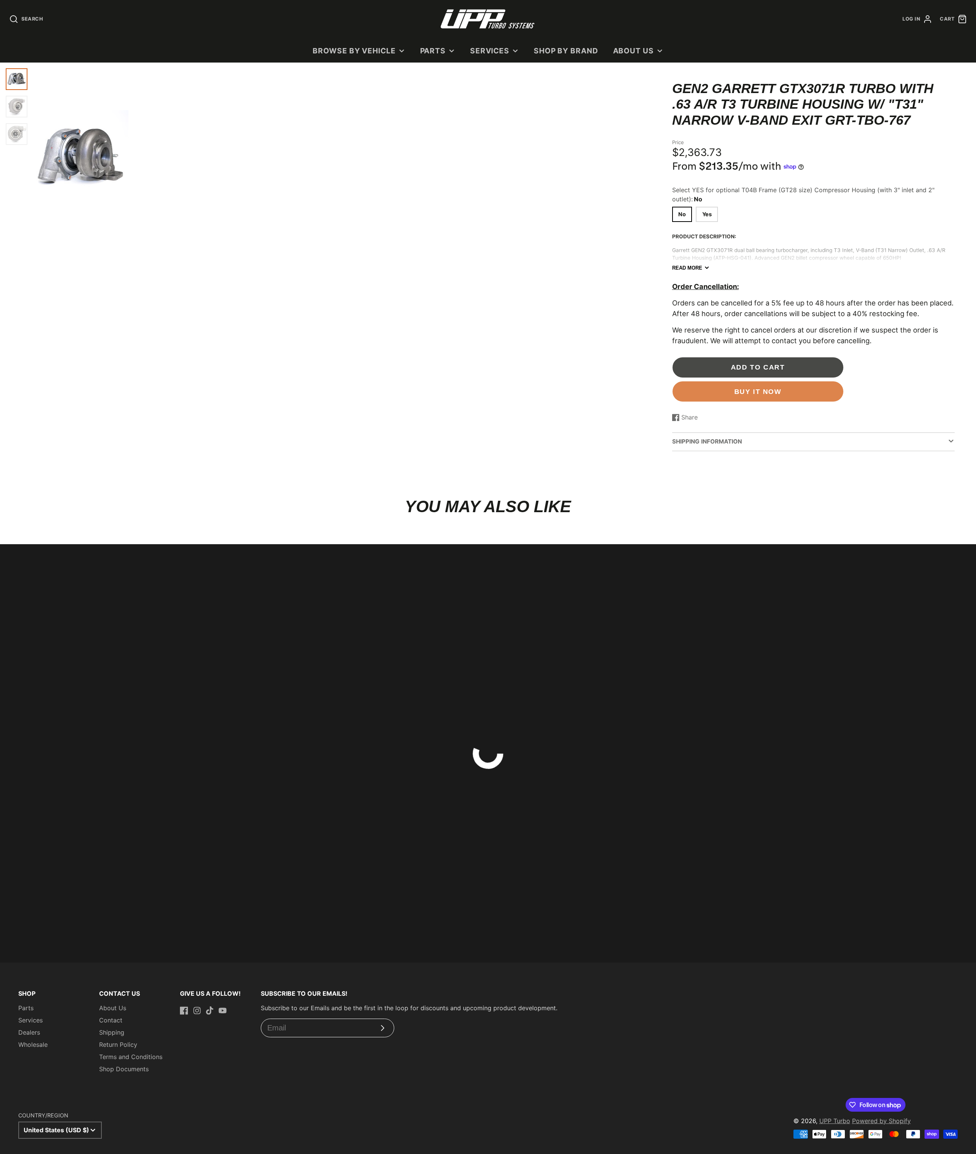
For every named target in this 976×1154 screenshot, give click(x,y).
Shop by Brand (566, 50)
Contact (110, 1020)
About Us (633, 50)
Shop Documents (124, 1069)
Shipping (111, 1032)
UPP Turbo (834, 1121)
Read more (687, 268)
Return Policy (118, 1044)
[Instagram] (197, 1010)
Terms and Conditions (130, 1057)
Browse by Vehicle (354, 50)
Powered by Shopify (881, 1121)
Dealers (29, 1032)
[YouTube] (222, 1010)
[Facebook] (184, 1010)
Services (490, 50)
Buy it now (758, 391)
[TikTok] (209, 1010)
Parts (433, 50)
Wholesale (33, 1044)
